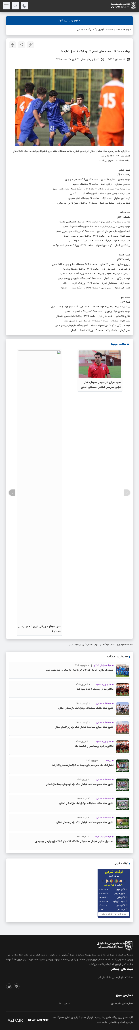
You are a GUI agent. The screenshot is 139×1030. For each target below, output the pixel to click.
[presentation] (127, 493)
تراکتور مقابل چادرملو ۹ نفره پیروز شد (95, 689)
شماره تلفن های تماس (122, 1003)
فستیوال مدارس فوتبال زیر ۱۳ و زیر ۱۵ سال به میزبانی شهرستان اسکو (79, 670)
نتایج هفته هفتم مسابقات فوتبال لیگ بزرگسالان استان (86, 803)
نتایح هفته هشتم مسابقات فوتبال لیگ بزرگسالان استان (104, 30)
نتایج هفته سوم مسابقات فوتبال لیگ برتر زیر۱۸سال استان (84, 822)
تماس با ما (64, 1003)
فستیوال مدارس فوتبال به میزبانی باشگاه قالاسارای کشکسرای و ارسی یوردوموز (74, 841)
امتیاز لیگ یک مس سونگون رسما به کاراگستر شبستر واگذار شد (82, 765)
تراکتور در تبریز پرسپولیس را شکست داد (94, 746)
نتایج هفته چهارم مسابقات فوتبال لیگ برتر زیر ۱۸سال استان (83, 727)
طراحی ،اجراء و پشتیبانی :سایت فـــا (115, 1022)
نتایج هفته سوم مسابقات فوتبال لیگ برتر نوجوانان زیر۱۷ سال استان (79, 784)
